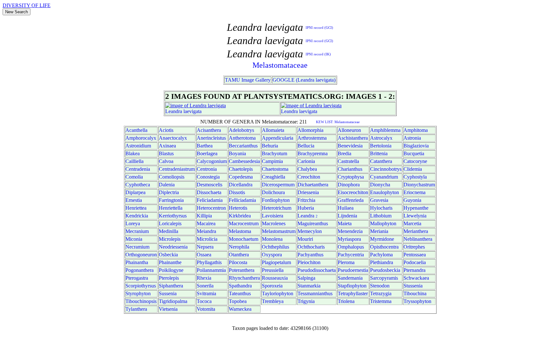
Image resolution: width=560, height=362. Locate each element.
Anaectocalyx (173, 138)
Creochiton (309, 177)
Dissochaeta (209, 192)
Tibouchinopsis (141, 301)
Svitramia (206, 293)
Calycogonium (212, 161)
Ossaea (204, 254)
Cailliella (134, 161)
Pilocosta (238, 262)
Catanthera (381, 161)
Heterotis (238, 208)
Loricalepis (170, 223)
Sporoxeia (272, 285)
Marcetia (412, 223)
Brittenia (379, 153)
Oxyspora (272, 254)
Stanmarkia (309, 285)
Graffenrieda (351, 200)
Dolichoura (273, 192)
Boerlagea (207, 153)
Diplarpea (135, 192)
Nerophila (239, 247)
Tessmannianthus (315, 293)
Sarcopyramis (384, 278)
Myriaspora (349, 239)
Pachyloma (381, 254)
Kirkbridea (240, 215)
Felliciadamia (242, 200)
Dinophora (349, 184)
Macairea (206, 223)
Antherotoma (242, 138)
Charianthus (350, 169)
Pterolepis (169, 278)
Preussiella (273, 270)
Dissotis (237, 192)
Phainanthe (170, 262)
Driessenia (308, 192)
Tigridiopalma (173, 301)
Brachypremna (313, 153)
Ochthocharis (311, 247)
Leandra (173, 111)
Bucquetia (413, 153)
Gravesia (379, 200)
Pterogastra (136, 278)
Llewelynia (414, 215)
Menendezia (350, 231)
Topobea (238, 301)
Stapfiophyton (352, 285)
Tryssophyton (417, 301)
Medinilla (168, 231)
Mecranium (137, 231)
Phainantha (136, 262)
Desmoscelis (209, 184)
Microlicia (207, 239)
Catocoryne (415, 161)
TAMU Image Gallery (248, 80)
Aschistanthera (353, 138)
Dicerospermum (278, 184)
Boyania (237, 153)
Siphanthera (171, 285)
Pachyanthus (310, 254)
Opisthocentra (384, 247)
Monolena (272, 239)
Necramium (137, 247)
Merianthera (415, 231)
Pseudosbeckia (385, 270)
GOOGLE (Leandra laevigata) (304, 80)
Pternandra (414, 270)
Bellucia (306, 145)
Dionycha (380, 184)
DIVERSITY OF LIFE (27, 5)
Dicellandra (240, 184)
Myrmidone (382, 239)
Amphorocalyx (140, 138)
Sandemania (350, 278)
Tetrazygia (380, 293)
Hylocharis (381, 208)
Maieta (345, 223)
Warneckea (240, 309)
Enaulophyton (384, 192)
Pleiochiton (309, 262)
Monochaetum (243, 239)
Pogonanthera (139, 270)
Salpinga (306, 278)
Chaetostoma (275, 169)
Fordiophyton (276, 200)
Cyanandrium (384, 177)
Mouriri (305, 239)
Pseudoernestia (353, 270)
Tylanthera (136, 309)
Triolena (346, 301)
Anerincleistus (211, 138)
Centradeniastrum (177, 169)
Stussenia (413, 285)
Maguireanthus (313, 223)
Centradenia (137, 169)
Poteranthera (241, 270)
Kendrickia (136, 215)
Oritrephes (414, 247)
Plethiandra (381, 262)
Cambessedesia (244, 161)
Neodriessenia (173, 247)
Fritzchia (306, 200)
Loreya (132, 223)
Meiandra (206, 231)
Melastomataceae (280, 65)
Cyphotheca (137, 184)
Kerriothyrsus (173, 215)
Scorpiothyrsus (140, 285)
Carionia (306, 161)
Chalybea (307, 169)
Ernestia (133, 200)
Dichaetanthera (313, 184)
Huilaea (346, 208)
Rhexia (204, 278)
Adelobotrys (241, 130)
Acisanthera (209, 130)
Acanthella (136, 130)
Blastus (166, 153)
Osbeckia (168, 254)
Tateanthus (240, 293)
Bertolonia (380, 145)
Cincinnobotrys (386, 169)
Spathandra (240, 285)
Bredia (344, 153)
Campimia (272, 161)
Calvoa (166, 161)
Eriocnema (414, 192)
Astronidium (138, 145)
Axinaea (167, 145)
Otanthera (239, 254)
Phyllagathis (209, 262)
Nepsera (205, 247)
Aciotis (166, 130)
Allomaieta (273, 130)
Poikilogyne (171, 270)
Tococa (204, 301)
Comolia (134, 177)
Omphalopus (351, 247)
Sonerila (205, 285)
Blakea (132, 153)
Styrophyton (138, 293)
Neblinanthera (417, 239)
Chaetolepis (241, 169)
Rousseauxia (275, 278)
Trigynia (306, 301)
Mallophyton (383, 223)
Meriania (379, 231)
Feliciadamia (210, 200)
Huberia (306, 208)
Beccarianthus (243, 145)
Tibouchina (414, 293)
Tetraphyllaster (353, 293)
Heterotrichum (276, 208)
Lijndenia (347, 215)
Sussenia (168, 293)
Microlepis (170, 239)
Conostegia (208, 177)
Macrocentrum (244, 223)
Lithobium (380, 215)
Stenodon (380, 285)
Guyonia (412, 200)
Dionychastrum (419, 184)
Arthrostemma (312, 138)
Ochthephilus (275, 247)
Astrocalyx (381, 138)
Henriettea (135, 208)
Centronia (207, 169)
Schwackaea (416, 278)
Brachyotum (274, 153)
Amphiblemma (385, 130)
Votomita (206, 309)
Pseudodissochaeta (317, 270)
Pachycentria (351, 254)
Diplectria (169, 192)
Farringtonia (171, 200)
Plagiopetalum (276, 262)
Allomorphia (310, 130)
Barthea (205, 145)
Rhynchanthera (244, 278)
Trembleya (273, 301)
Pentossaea (414, 254)
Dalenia (167, 184)
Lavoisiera (272, 215)
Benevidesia (350, 145)
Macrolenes (274, 223)
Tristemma (380, 301)
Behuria (270, 145)
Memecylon (310, 231)
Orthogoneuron (141, 254)
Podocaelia (414, 262)
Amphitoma (415, 130)
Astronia (412, 138)
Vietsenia (168, 309)
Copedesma (241, 177)
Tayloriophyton (277, 293)
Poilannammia (211, 270)
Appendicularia (277, 138)
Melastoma (240, 231)
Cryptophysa (351, 177)
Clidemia (412, 169)
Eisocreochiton (353, 192)
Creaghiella (273, 177)
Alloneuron (349, 130)
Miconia (133, 239)
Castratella (348, 161)
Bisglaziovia (416, 145)
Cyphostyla (415, 177)
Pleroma (346, 262)
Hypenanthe (415, 208)
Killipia (204, 215)
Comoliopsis (171, 177)
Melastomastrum (279, 231)
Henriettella (170, 208)
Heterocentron (211, 208)
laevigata (192, 111)
